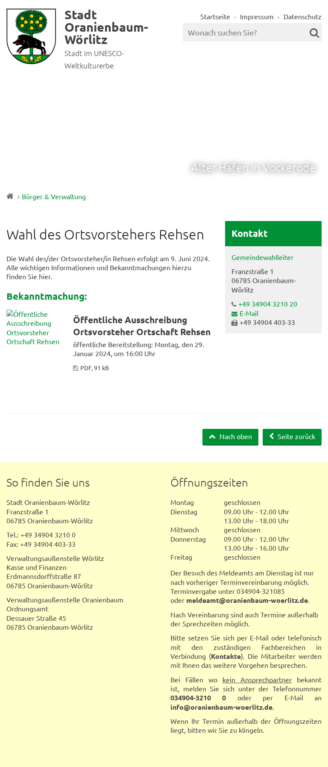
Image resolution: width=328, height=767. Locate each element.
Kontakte (226, 656)
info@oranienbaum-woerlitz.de (221, 706)
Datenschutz (303, 16)
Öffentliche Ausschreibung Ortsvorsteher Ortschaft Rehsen (142, 325)
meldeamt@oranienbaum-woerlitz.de (247, 600)
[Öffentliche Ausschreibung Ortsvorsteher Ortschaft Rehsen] (36, 328)
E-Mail (249, 313)
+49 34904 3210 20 (267, 303)
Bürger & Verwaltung (54, 196)
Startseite (215, 16)
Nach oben (235, 436)
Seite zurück (295, 436)
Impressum (257, 16)
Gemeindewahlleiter (262, 257)
